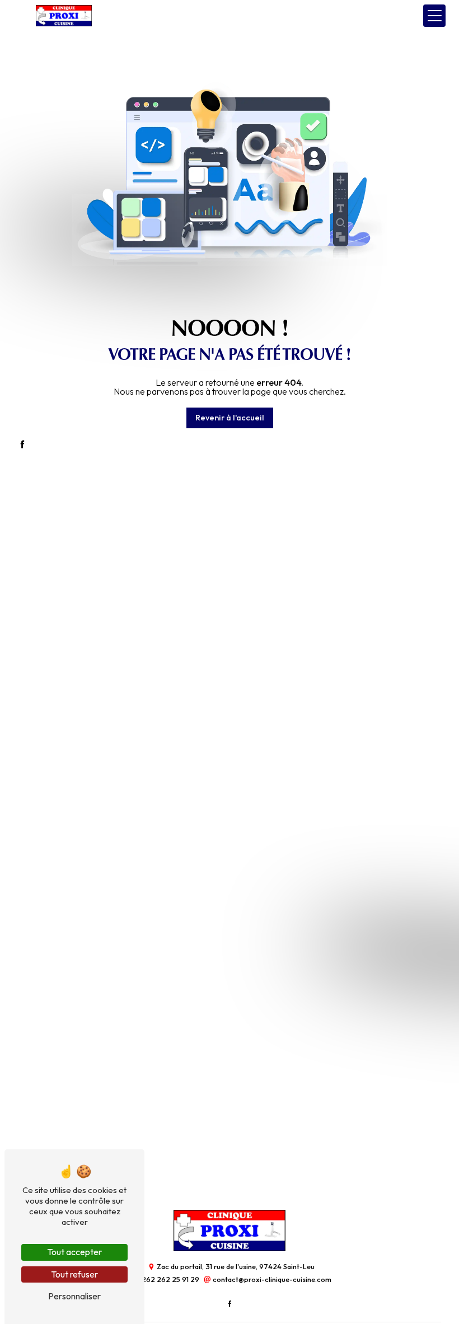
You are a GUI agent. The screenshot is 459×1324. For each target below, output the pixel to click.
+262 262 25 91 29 (169, 1279)
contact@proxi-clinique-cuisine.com (271, 1279)
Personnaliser (74, 1296)
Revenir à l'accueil (229, 418)
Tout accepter (74, 1251)
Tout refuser (74, 1274)
